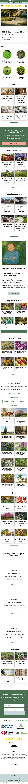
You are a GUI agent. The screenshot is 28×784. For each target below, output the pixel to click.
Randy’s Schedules (17, 2)
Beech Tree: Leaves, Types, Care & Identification (21, 469)
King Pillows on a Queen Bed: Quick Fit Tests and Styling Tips (7, 116)
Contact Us (15, 778)
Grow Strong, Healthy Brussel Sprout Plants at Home (7, 180)
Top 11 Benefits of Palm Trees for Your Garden (7, 539)
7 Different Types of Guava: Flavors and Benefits (20, 368)
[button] (2, 6)
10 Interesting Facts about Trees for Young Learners (7, 485)
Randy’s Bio (8, 2)
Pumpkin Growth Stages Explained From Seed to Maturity (7, 352)
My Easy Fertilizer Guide (14, 631)
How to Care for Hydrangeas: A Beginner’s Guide (21, 164)
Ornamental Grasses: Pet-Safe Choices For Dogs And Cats (7, 312)
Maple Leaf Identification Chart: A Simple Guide (20, 506)
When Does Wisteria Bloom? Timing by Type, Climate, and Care (7, 469)
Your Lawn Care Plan (14, 573)
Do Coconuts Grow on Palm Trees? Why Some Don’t (20, 485)
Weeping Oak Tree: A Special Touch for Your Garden (20, 539)
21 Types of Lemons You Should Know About (7, 368)
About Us (10, 778)
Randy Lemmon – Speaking (14, 770)
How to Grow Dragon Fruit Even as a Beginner (7, 164)
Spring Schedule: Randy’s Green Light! (14, 0)
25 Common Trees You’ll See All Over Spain (7, 506)
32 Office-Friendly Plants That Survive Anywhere (7, 326)
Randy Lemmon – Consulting (14, 768)
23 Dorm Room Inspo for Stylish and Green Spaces (21, 116)
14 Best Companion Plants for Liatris (20, 312)
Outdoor (4, 29)
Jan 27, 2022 (14, 628)
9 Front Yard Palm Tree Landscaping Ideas (20, 325)
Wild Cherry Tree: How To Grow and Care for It (20, 523)
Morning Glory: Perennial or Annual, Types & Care (7, 453)
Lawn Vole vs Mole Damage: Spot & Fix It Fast (7, 663)
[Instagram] (12, 746)
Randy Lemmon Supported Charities (14, 772)
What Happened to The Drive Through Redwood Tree (21, 437)
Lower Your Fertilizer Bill (14, 602)
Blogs (7, 778)
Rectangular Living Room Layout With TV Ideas (7, 98)
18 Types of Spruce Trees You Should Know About (7, 437)
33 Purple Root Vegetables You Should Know (20, 352)
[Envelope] (15, 746)
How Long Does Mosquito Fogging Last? (7, 679)
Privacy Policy (19, 778)
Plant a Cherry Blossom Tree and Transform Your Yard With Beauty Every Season (21, 420)
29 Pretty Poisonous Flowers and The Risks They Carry (20, 453)
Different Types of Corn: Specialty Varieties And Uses (7, 420)
